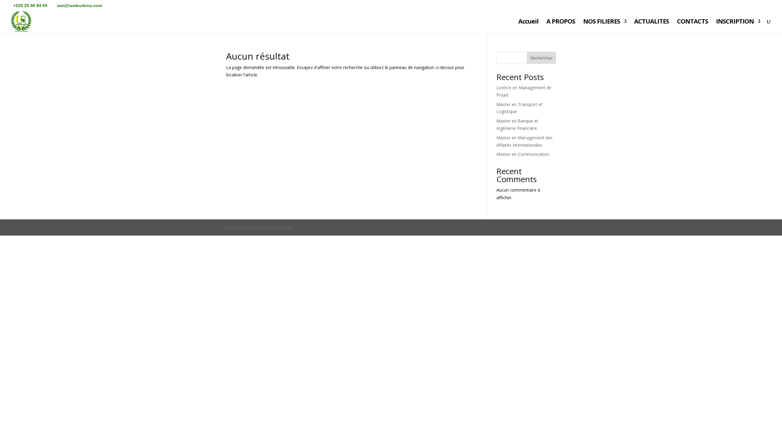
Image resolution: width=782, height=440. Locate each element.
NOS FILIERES (601, 22)
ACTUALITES (651, 22)
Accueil (528, 22)
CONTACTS (692, 22)
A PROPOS (560, 22)
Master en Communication (522, 154)
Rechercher (541, 58)
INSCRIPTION (735, 22)
